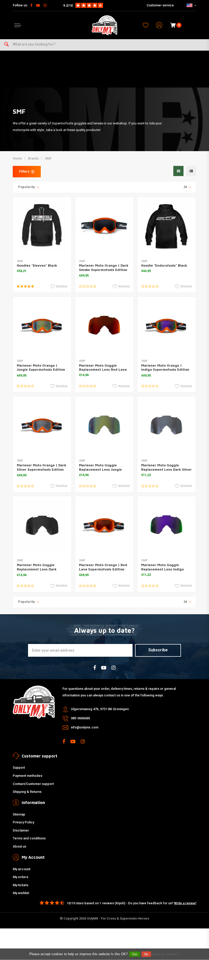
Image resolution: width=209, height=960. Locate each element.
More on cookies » (166, 954)
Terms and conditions (29, 838)
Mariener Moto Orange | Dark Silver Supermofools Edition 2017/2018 (41, 469)
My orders (20, 877)
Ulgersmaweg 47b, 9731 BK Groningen (100, 709)
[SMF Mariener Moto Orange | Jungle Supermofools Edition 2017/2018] (42, 325)
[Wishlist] (145, 25)
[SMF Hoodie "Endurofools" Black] (166, 226)
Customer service (160, 5)
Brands (33, 158)
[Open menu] (18, 25)
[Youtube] (38, 5)
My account (21, 869)
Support (19, 767)
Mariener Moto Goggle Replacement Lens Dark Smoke (37, 569)
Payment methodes (27, 776)
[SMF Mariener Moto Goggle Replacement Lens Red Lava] (104, 325)
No (146, 954)
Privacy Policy (23, 822)
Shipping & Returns (27, 792)
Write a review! (185, 903)
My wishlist (21, 893)
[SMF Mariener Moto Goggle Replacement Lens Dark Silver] (166, 425)
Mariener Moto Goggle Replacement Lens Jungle (100, 467)
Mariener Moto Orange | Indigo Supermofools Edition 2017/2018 (165, 369)
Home (17, 158)
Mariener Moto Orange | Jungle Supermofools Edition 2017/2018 (41, 369)
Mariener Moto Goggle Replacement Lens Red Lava (103, 367)
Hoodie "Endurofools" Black (164, 265)
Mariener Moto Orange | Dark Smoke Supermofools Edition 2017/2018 (103, 269)
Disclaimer (21, 830)
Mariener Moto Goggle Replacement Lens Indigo (162, 567)
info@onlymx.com (84, 727)
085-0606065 (80, 718)
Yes (134, 954)
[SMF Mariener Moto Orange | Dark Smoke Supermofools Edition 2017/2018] (104, 226)
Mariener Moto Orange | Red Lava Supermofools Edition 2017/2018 (103, 569)
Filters (24, 171)
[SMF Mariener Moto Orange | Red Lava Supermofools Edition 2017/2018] (104, 525)
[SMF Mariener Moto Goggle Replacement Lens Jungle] (104, 425)
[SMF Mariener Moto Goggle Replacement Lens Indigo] (166, 525)
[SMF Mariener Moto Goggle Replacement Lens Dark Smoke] (42, 525)
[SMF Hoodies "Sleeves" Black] (42, 226)
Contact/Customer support (33, 784)
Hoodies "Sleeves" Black (37, 265)
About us (19, 846)
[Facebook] (31, 5)
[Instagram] (45, 5)
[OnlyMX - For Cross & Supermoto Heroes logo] (104, 25)
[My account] (159, 25)
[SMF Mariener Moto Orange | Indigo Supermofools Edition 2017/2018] (166, 325)
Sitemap (19, 814)
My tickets (20, 885)
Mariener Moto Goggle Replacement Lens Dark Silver (166, 467)
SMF (48, 158)
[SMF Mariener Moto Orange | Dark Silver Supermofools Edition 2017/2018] (42, 425)
